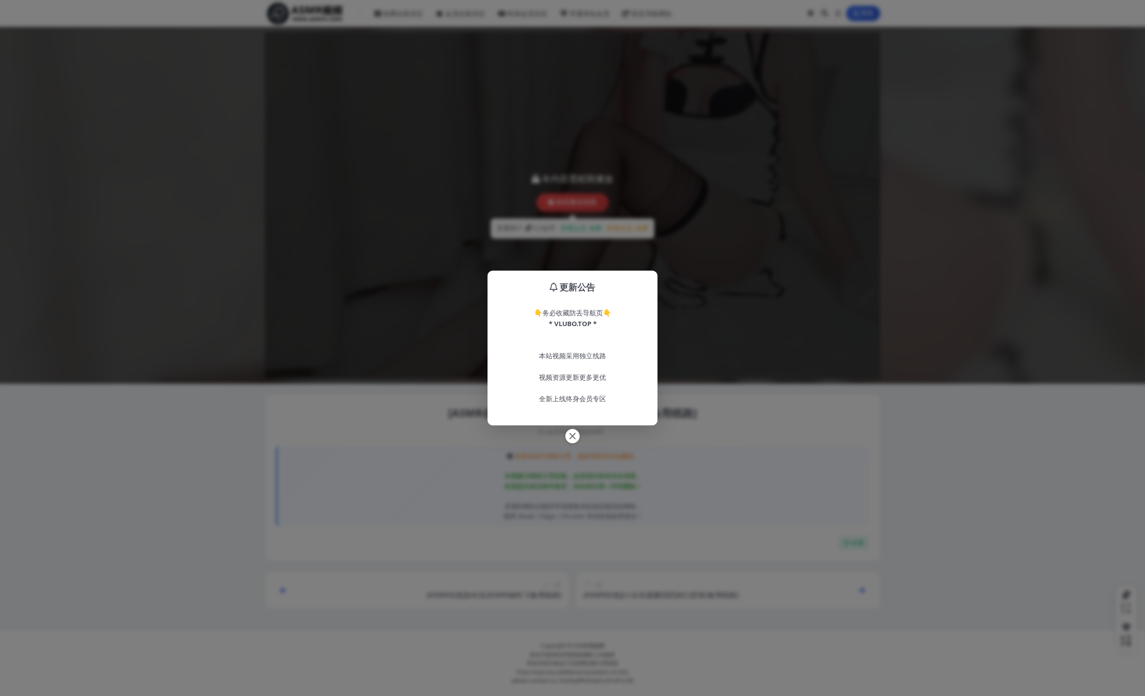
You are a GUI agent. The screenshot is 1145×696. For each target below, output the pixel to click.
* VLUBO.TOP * (573, 323)
